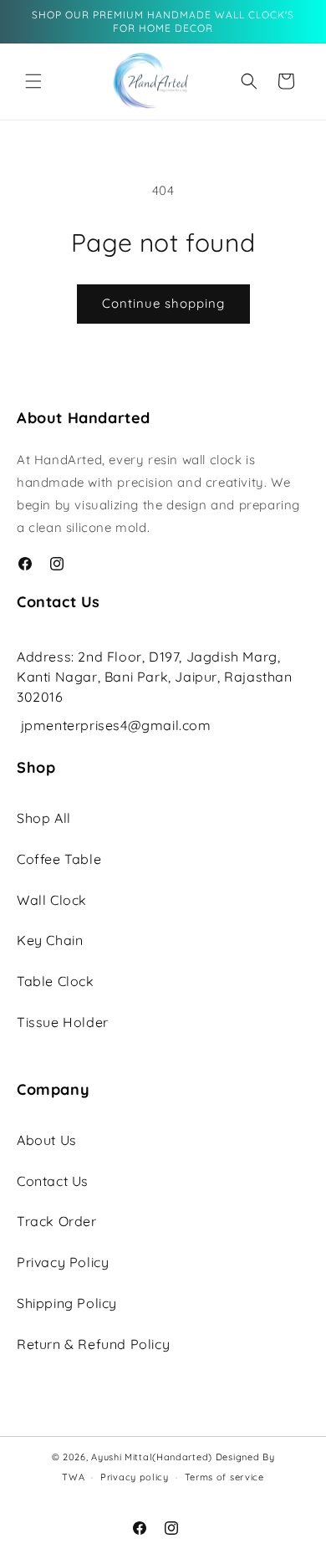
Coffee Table (59, 859)
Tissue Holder (63, 1022)
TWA (73, 1477)
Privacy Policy (63, 1262)
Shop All (44, 818)
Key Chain (50, 940)
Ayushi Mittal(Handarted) (151, 1457)
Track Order (57, 1221)
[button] (33, 81)
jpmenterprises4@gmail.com (116, 725)
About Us (47, 1140)
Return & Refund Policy (93, 1344)
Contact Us (53, 1181)
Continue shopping (163, 303)
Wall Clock (52, 900)
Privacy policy (134, 1477)
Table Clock (55, 981)
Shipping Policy (67, 1303)
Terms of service (224, 1477)
